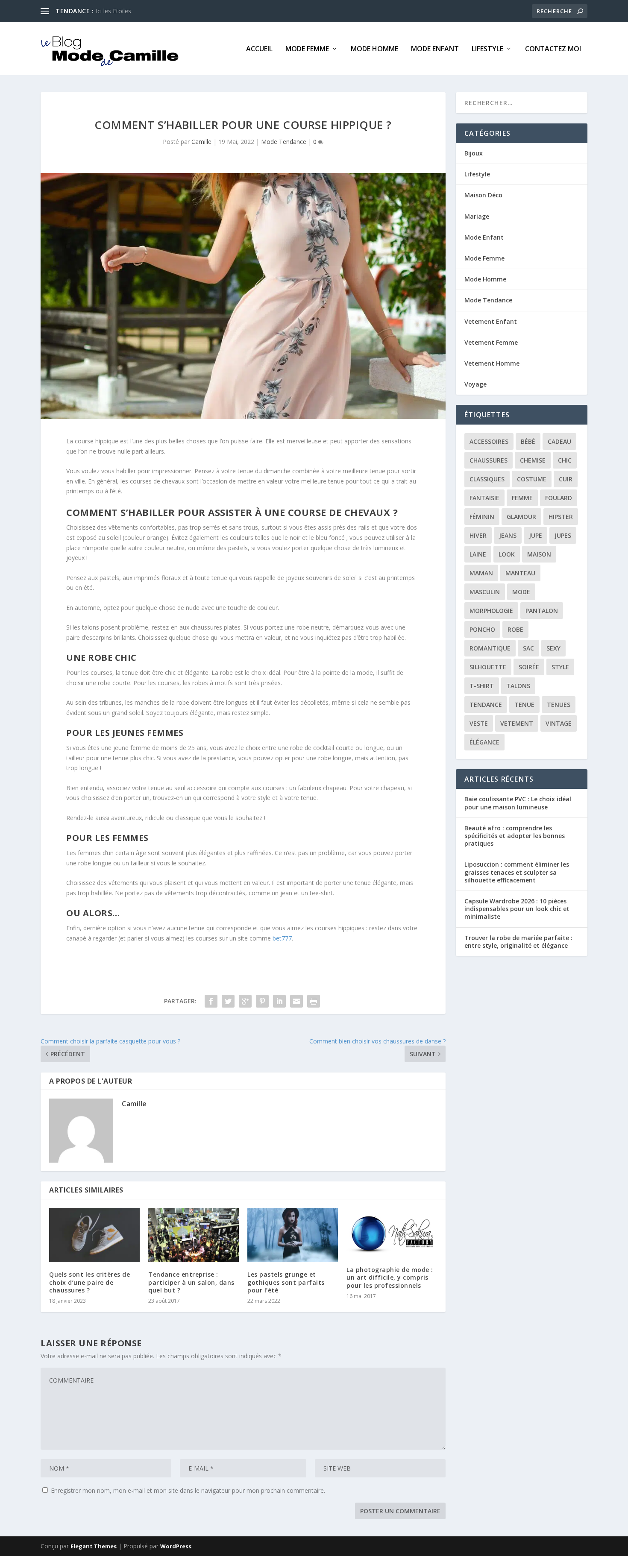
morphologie (491, 611)
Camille (201, 142)
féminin (482, 517)
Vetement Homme (491, 363)
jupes (563, 535)
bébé (528, 441)
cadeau (559, 441)
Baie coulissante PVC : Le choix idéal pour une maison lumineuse (517, 803)
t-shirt (482, 686)
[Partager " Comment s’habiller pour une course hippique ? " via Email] (296, 1001)
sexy (553, 648)
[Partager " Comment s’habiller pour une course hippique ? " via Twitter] (228, 1001)
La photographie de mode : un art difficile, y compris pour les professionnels (389, 1277)
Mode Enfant (435, 49)
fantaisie (484, 498)
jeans (507, 535)
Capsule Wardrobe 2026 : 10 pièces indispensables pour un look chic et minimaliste (516, 908)
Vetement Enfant (490, 321)
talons (518, 686)
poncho (482, 629)
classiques (487, 479)
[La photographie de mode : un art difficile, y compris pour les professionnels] (391, 1232)
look (507, 554)
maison (539, 554)
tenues (558, 704)
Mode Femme (307, 49)
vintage (559, 723)
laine (478, 554)
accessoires (489, 441)
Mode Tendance (283, 142)
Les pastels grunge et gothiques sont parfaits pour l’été (286, 1282)
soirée (529, 667)
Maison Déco (483, 195)
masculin (485, 592)
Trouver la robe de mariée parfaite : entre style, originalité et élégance (518, 941)
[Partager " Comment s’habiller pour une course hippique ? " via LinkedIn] (279, 1001)
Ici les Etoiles (113, 11)
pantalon (541, 611)
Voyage (475, 384)
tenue (524, 704)
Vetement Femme (491, 342)
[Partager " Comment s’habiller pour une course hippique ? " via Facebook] (211, 1001)
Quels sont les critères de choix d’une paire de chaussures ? (89, 1282)
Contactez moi (553, 49)
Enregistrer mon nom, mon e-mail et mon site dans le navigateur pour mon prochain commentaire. (188, 1490)
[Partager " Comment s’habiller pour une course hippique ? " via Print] (313, 1001)
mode (521, 592)
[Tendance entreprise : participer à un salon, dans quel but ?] (193, 1235)
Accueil (259, 49)
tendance (486, 704)
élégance (484, 742)
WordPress (175, 1546)
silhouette (488, 667)
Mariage (476, 216)
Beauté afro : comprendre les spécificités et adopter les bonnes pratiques (514, 835)
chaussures (489, 460)
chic (565, 460)
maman (481, 573)
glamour (521, 517)
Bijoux (473, 153)
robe (515, 629)
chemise (533, 460)
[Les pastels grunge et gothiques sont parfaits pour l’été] (292, 1235)
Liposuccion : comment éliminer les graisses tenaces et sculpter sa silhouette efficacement (516, 872)
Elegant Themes (93, 1546)
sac (528, 648)
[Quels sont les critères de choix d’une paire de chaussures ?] (94, 1235)
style (560, 667)
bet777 (282, 938)
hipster (561, 517)
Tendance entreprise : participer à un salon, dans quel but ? (191, 1282)
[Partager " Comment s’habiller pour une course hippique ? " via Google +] (245, 1001)
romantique (490, 648)
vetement (516, 723)
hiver (478, 535)
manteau (520, 573)
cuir (565, 479)
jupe (535, 535)
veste (479, 723)
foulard (558, 498)
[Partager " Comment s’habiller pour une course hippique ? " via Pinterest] (262, 1001)
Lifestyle (487, 49)
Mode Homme (374, 49)
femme (522, 498)
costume (531, 479)
